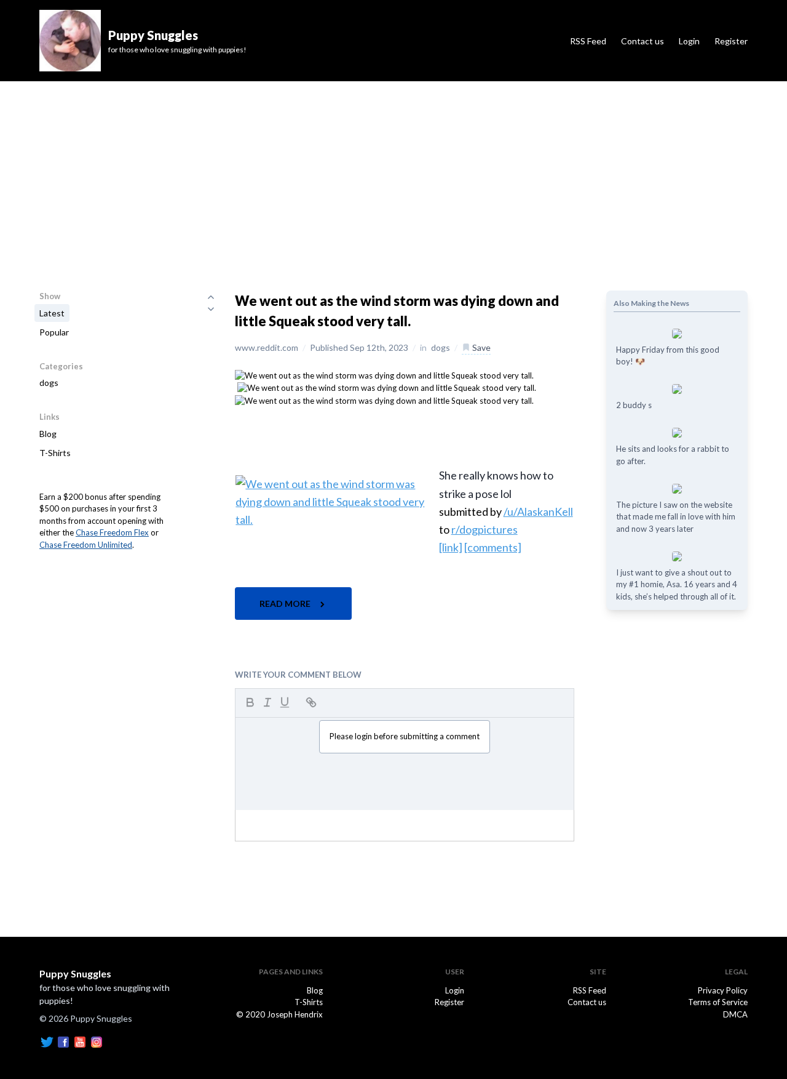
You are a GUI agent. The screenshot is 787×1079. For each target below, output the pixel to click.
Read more (285, 603)
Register (731, 41)
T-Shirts (55, 452)
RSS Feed (588, 41)
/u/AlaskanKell (538, 511)
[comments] (492, 547)
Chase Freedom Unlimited (85, 545)
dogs (48, 382)
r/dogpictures (484, 529)
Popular (54, 332)
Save (480, 347)
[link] (450, 547)
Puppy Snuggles (75, 973)
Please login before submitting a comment (405, 736)
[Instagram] (96, 1041)
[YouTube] (80, 1041)
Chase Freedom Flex (112, 532)
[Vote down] (210, 309)
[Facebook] (63, 1041)
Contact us (642, 41)
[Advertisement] (393, 173)
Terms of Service (718, 1002)
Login (689, 41)
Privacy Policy (723, 990)
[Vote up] (210, 297)
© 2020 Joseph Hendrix (279, 1014)
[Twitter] (46, 1041)
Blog (48, 433)
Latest (52, 313)
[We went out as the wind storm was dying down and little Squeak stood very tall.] (384, 375)
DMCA (735, 1014)
